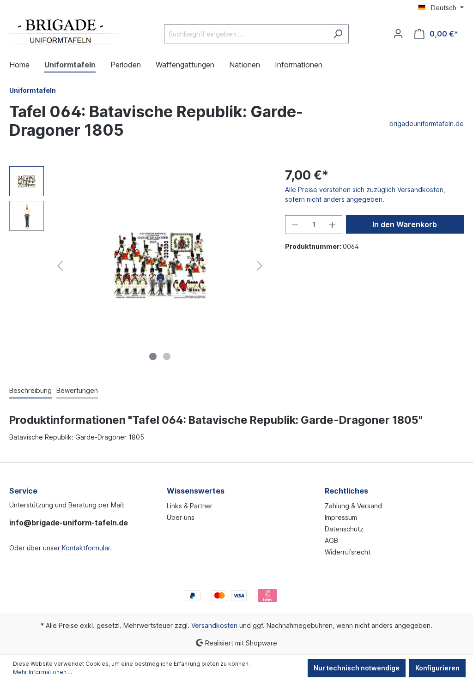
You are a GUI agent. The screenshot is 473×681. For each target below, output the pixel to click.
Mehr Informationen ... (42, 672)
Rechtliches (346, 490)
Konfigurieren (437, 668)
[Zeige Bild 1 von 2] (153, 356)
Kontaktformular (86, 548)
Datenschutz (344, 529)
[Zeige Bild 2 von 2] (166, 356)
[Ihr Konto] (398, 33)
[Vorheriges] (60, 266)
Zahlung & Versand (353, 506)
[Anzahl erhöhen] (332, 224)
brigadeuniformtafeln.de (426, 123)
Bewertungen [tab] (77, 390)
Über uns (180, 517)
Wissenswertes (195, 490)
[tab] (30, 390)
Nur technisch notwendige (357, 668)
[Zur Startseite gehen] (67, 31)
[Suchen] (338, 33)
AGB (331, 540)
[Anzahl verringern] (294, 224)
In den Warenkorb (404, 224)
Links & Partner (189, 506)
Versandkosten (214, 625)
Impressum (341, 517)
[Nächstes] (260, 266)
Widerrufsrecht (347, 552)
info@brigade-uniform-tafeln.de (68, 522)
